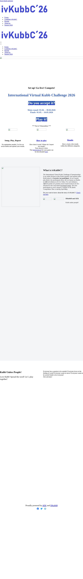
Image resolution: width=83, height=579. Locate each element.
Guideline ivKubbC (10, 19)
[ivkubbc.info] (24, 14)
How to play (41, 140)
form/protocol (37, 150)
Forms (6, 17)
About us (7, 23)
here (46, 152)
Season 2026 (8, 25)
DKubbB (54, 505)
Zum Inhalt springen (6, 1)
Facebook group (65, 185)
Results (6, 21)
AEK (44, 505)
